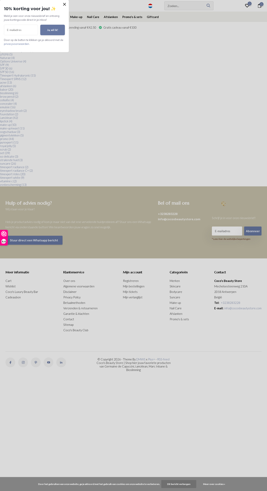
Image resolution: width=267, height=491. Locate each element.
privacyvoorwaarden (16, 43)
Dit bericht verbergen (178, 484)
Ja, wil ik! (52, 30)
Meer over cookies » (214, 484)
